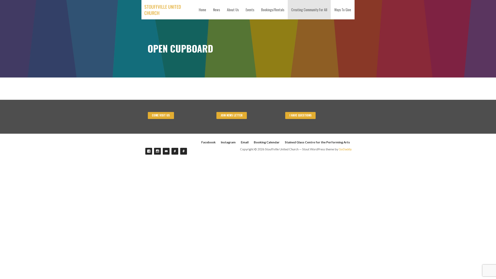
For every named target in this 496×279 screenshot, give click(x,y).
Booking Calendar (267, 142)
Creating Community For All (309, 9)
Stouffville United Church (162, 9)
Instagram (228, 142)
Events (250, 9)
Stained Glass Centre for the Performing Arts (317, 142)
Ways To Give (342, 9)
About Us (233, 9)
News (216, 9)
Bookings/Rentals (272, 9)
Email (245, 142)
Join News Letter (232, 115)
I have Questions (300, 115)
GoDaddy (345, 149)
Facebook (208, 142)
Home (202, 9)
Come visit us (161, 115)
